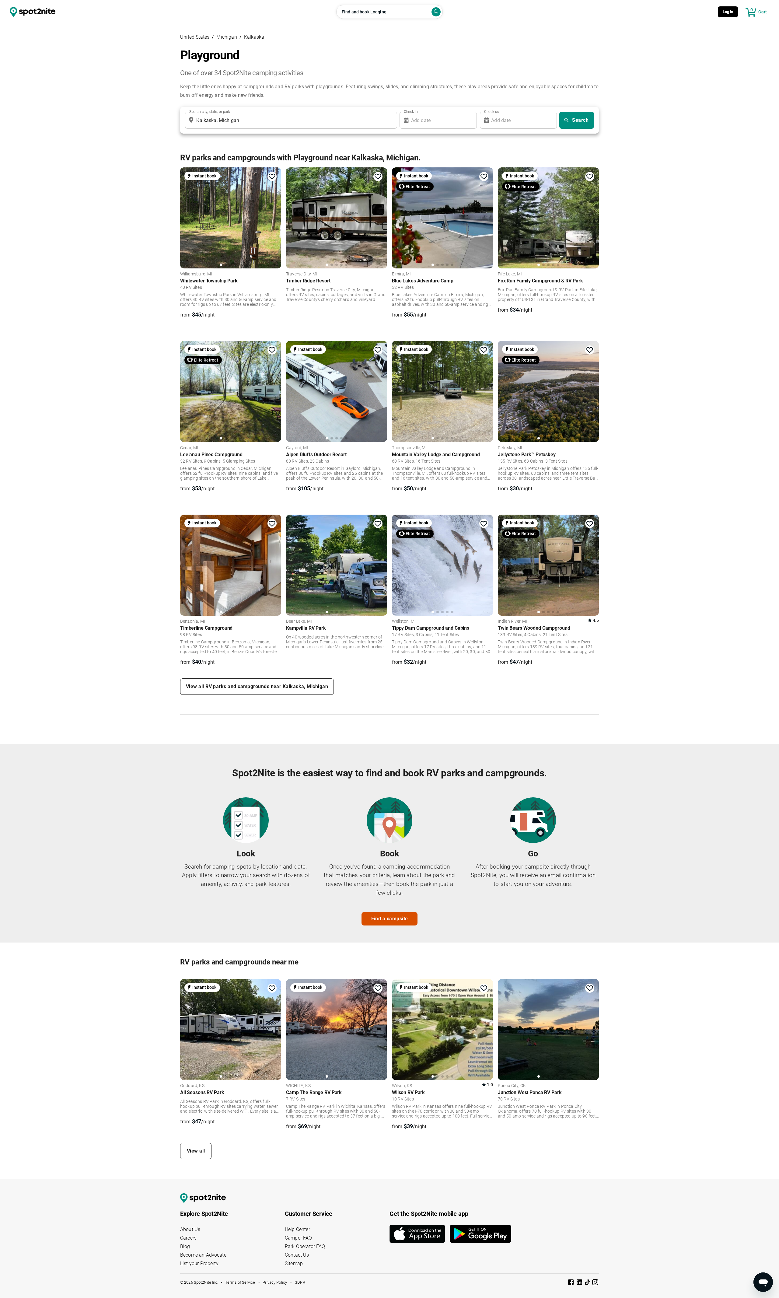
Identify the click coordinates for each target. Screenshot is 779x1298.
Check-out (492, 112)
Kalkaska (254, 37)
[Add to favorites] (272, 176)
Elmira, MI (401, 274)
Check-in (411, 112)
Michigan (226, 37)
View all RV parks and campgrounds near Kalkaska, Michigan (257, 686)
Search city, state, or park (209, 112)
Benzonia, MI (192, 621)
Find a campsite (389, 919)
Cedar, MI (189, 448)
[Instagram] (595, 1283)
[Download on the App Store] (420, 1234)
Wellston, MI (404, 621)
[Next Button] (274, 1028)
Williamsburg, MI (196, 274)
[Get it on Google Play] (480, 1234)
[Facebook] (571, 1283)
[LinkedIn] (580, 1283)
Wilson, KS (402, 1085)
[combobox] (289, 120)
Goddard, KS (192, 1085)
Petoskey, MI (510, 448)
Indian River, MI (512, 621)
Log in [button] (728, 11)
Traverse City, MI (302, 274)
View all (196, 1151)
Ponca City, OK (512, 1085)
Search (580, 120)
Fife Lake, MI (510, 274)
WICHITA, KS (298, 1085)
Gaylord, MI (297, 448)
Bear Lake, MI (299, 621)
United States (194, 37)
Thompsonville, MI (409, 448)
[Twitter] (588, 1282)
